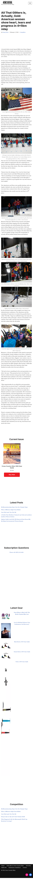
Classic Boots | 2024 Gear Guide (22, 651)
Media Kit (3, 867)
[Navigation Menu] (30, 3)
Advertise (28, 865)
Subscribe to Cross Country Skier (15, 865)
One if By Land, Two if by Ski (8, 512)
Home (3, 865)
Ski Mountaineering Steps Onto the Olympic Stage (14, 507)
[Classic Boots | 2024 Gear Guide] (6, 655)
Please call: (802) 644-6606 (16, 552)
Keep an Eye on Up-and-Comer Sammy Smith (13, 816)
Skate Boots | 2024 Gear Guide (22, 642)
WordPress (21, 879)
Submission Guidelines (15, 867)
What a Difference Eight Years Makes (11, 509)
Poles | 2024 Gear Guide (22, 661)
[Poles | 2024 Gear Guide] (6, 719)
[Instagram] (26, 874)
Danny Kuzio (6, 32)
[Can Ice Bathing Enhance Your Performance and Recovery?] (6, 631)
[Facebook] (30, 874)
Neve (10, 879)
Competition (22, 32)
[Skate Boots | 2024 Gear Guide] (6, 645)
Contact (25, 867)
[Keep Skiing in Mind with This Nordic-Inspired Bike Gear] (6, 616)
